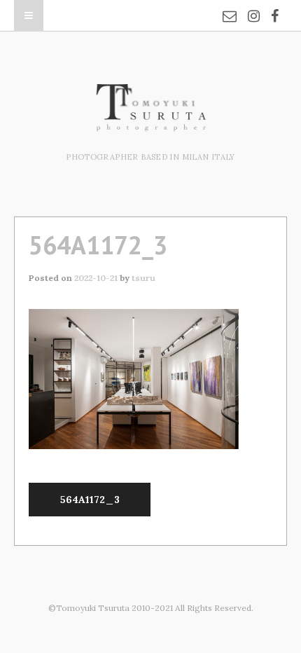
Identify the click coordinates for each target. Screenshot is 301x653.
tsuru (143, 278)
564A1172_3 (90, 499)
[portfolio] (150, 124)
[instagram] (254, 7)
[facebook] (275, 7)
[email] (229, 7)
